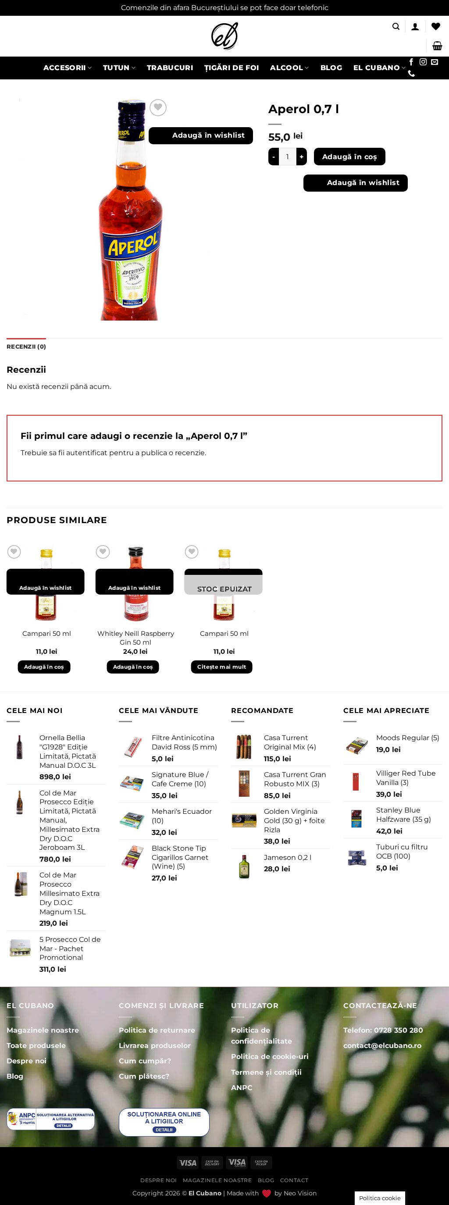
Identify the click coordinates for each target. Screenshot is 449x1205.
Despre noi (158, 1180)
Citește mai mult (221, 666)
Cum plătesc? (144, 1076)
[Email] (434, 62)
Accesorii (64, 68)
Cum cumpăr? (145, 1061)
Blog (331, 68)
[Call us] (411, 74)
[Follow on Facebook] (411, 62)
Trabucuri (170, 68)
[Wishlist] (435, 26)
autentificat (86, 453)
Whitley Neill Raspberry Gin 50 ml (135, 637)
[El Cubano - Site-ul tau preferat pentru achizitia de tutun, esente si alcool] (224, 36)
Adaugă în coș (349, 157)
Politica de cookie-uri (270, 1056)
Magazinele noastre (217, 1180)
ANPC (242, 1088)
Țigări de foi (231, 68)
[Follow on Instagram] (422, 62)
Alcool (286, 68)
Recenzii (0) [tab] (26, 346)
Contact (294, 1180)
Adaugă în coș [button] (44, 666)
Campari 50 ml (46, 633)
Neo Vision (300, 1193)
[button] (395, 26)
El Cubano (376, 68)
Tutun (116, 68)
